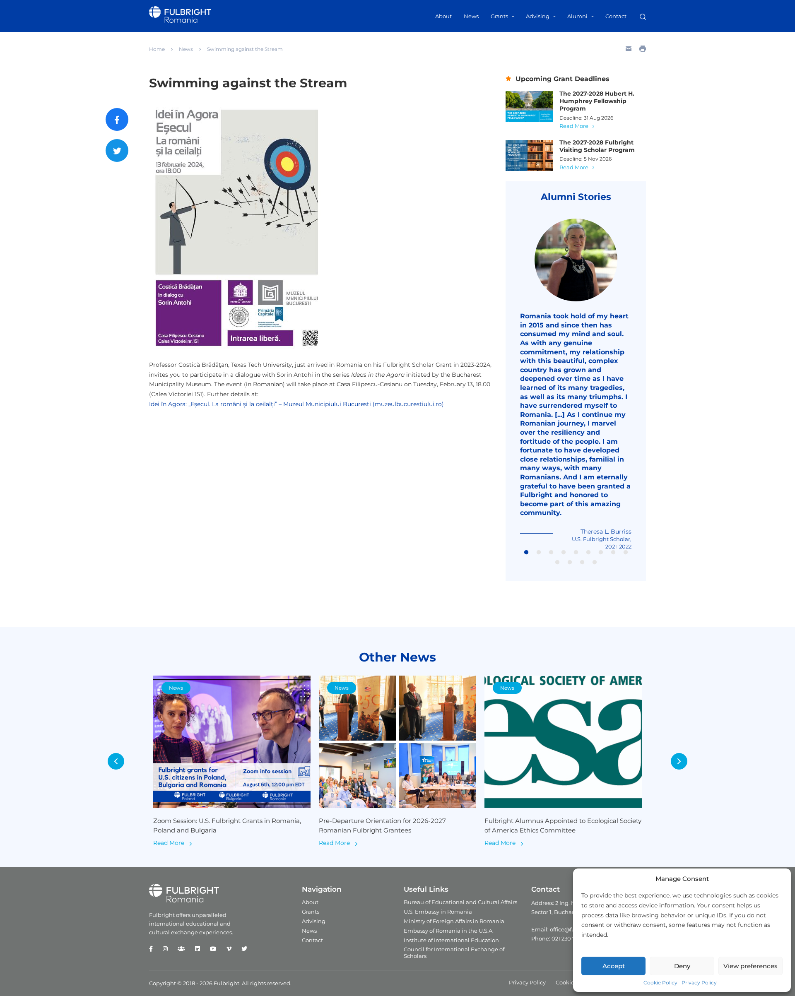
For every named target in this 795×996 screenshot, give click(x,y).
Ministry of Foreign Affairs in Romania (454, 921)
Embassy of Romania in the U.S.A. (449, 930)
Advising (537, 16)
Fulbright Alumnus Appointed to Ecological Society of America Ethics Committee (562, 825)
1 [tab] (526, 553)
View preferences (750, 966)
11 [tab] (570, 562)
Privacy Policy (699, 982)
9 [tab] (626, 553)
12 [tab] (582, 562)
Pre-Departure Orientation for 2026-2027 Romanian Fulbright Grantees (382, 825)
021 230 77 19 (568, 938)
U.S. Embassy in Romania (438, 911)
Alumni (577, 16)
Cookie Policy (660, 982)
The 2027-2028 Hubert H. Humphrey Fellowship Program (596, 101)
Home (157, 49)
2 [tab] (539, 553)
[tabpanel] (576, 384)
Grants (499, 16)
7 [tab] (601, 553)
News (471, 16)
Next (679, 761)
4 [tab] (563, 553)
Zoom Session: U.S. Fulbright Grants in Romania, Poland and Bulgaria (227, 825)
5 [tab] (576, 553)
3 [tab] (551, 553)
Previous (116, 761)
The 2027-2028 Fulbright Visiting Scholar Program (597, 146)
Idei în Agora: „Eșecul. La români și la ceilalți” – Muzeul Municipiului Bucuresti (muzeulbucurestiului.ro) (296, 404)
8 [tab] (613, 553)
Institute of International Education (451, 940)
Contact (615, 16)
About (443, 16)
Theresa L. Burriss (606, 531)
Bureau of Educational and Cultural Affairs (460, 902)
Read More (573, 126)
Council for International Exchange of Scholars (454, 952)
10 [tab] (557, 562)
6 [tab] (588, 553)
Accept (613, 966)
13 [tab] (594, 562)
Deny (682, 966)
